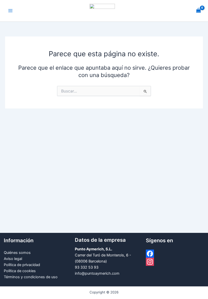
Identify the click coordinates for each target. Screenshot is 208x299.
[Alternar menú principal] (10, 11)
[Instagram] (175, 262)
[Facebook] (175, 254)
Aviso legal (13, 258)
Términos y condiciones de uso (31, 277)
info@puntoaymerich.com (97, 273)
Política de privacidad (22, 265)
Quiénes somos (17, 252)
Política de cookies (20, 271)
